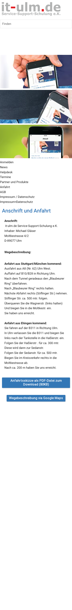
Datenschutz (24, 202)
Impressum (7, 202)
